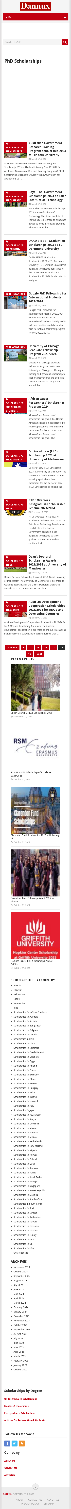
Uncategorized (21, 1252)
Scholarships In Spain (24, 1208)
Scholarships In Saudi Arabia (28, 1177)
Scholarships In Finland (25, 1065)
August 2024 (20, 1280)
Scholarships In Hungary (26, 1088)
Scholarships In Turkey (25, 1235)
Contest (17, 990)
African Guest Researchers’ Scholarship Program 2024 (46, 402)
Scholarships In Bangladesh (27, 1025)
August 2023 (20, 1334)
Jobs (16, 1007)
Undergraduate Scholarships (20, 1399)
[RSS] (22, 1443)
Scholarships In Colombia (26, 1048)
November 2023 (22, 1320)
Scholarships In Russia (25, 1172)
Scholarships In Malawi (25, 1128)
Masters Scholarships (16, 1406)
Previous (12, 647)
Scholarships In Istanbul (26, 1101)
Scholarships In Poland (25, 1159)
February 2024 (21, 1307)
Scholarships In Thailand (26, 1230)
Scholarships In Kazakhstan (27, 1114)
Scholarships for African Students (30, 1012)
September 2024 (22, 1276)
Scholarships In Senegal (25, 1181)
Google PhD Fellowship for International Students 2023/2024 (48, 297)
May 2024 (19, 1294)
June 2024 (19, 1289)
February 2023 (21, 1360)
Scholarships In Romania (26, 1168)
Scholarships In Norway (25, 1154)
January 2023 (20, 1365)
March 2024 (20, 1302)
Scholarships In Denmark (26, 1056)
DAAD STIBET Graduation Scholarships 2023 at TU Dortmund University (47, 244)
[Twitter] (15, 1443)
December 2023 (22, 1316)
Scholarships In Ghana (25, 1079)
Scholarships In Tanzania (26, 1226)
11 (53, 647)
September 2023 (22, 1329)
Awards (17, 985)
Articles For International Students (24, 1420)
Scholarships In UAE (24, 1239)
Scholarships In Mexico (25, 1137)
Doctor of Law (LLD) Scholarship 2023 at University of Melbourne (46, 455)
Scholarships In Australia (26, 1016)
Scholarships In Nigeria (25, 1150)
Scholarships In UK (23, 1244)
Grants (17, 999)
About (19, 1499)
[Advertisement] (37, 31)
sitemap (49, 1503)
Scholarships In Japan (24, 1110)
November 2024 (22, 1267)
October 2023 (21, 1325)
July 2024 (18, 1285)
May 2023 (19, 1347)
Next (39, 654)
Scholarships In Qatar (24, 1163)
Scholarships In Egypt (25, 1061)
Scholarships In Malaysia (26, 1132)
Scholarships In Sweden (25, 1212)
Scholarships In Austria (25, 1021)
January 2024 (20, 1311)
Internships (19, 1003)
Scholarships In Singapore (27, 1186)
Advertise (10, 1475)
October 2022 (21, 1369)
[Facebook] (7, 1443)
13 (29, 654)
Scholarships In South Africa (28, 1199)
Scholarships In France (25, 1070)
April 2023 (19, 1351)
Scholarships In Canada (25, 1034)
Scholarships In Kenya (25, 1119)
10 (45, 647)
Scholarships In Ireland (25, 1097)
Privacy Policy (30, 1503)
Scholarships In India (24, 1092)
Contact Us (10, 1468)
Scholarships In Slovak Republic (29, 1190)
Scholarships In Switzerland (27, 1217)
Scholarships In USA (24, 1248)
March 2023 (20, 1356)
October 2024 (21, 1271)
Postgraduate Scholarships (19, 1413)
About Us (9, 1461)
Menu (8, 17)
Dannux (7, 1494)
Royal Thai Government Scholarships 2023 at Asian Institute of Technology (47, 196)
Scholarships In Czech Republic (29, 1052)
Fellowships (19, 994)
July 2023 (18, 1338)
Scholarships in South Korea (28, 1203)
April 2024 (19, 1298)
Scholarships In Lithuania (26, 1123)
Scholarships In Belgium (26, 1030)
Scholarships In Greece (25, 1083)
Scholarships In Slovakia (26, 1195)
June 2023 (19, 1343)
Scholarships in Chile (24, 1039)
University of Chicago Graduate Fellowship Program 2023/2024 (44, 350)
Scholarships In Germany (26, 1074)
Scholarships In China (24, 1043)
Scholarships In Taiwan (25, 1221)
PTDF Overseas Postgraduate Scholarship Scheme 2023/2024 (47, 504)
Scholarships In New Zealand (28, 1146)
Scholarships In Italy (24, 1105)
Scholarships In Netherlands (28, 1141)
